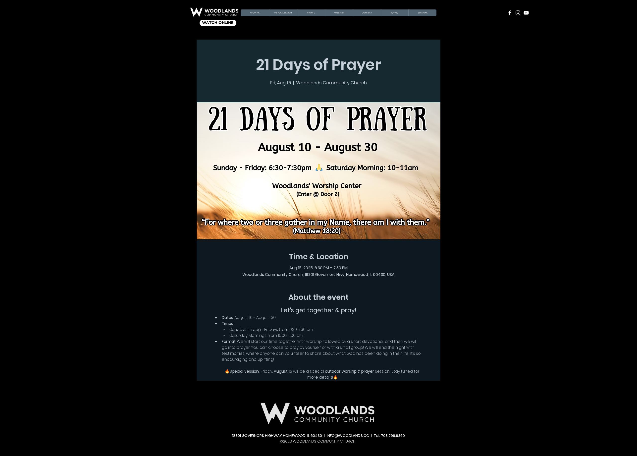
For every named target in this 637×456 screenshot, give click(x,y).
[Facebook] (510, 13)
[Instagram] (518, 13)
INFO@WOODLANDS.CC (348, 435)
